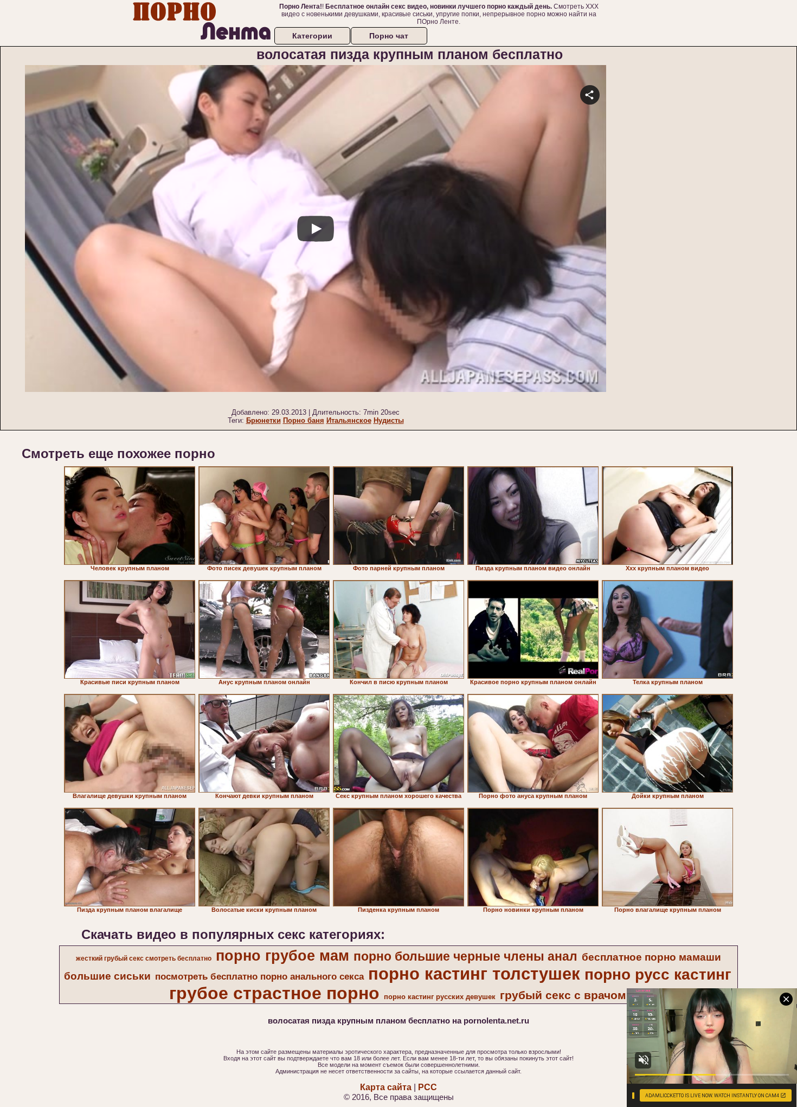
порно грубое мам (282, 956)
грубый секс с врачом (563, 995)
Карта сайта (386, 1087)
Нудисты (389, 420)
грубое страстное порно (274, 993)
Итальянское (348, 420)
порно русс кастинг (657, 974)
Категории (312, 35)
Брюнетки (263, 420)
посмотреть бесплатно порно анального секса (259, 976)
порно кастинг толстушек (474, 973)
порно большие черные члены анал (465, 956)
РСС (427, 1087)
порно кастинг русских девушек (440, 997)
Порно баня (303, 420)
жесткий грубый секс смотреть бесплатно (143, 958)
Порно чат (388, 35)
